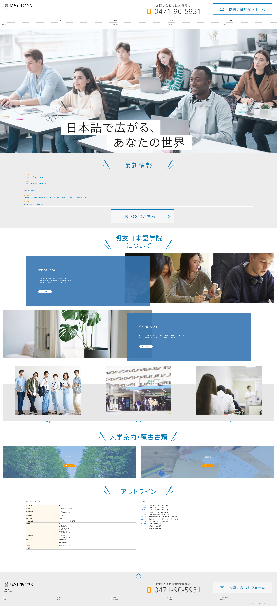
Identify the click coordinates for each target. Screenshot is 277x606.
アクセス (4, 24)
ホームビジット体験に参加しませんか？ (34, 177)
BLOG (59, 24)
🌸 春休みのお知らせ (29, 190)
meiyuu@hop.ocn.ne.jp (65, 545)
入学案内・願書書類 (228, 20)
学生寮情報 (170, 20)
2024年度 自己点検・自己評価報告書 (33, 204)
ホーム (3, 20)
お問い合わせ (171, 24)
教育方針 (59, 20)
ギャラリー (229, 422)
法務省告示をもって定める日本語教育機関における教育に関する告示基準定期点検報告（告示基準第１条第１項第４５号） (55, 197)
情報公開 (226, 24)
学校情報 (115, 20)
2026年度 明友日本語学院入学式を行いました (36, 183)
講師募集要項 (116, 24)
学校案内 (48, 422)
